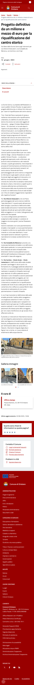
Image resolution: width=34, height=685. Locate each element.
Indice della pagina (8, 83)
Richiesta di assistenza (10, 635)
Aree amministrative (9, 498)
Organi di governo (8, 495)
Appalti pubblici (7, 562)
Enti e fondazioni (8, 503)
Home (3, 15)
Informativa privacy (9, 638)
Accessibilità (26, 679)
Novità (9, 15)
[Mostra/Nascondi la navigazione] (2, 8)
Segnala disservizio (9, 632)
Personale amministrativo (11, 509)
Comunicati (6, 579)
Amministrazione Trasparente (12, 651)
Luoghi (5, 588)
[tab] (15, 387)
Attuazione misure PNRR (11, 648)
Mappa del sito (7, 679)
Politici (5, 506)
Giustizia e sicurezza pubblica (12, 542)
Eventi (5, 591)
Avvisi (5, 576)
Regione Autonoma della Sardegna (12, 2)
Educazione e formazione (11, 521)
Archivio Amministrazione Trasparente (15, 654)
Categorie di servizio (10, 518)
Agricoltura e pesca (9, 565)
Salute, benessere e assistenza (12, 524)
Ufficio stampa (9, 400)
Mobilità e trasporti (9, 530)
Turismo (5, 539)
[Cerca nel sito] (29, 8)
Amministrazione (9, 491)
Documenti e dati (8, 512)
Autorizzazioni (7, 559)
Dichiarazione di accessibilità (12, 642)
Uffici (4, 500)
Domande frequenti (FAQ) (11, 626)
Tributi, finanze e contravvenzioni (13, 547)
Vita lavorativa (7, 527)
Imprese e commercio (9, 556)
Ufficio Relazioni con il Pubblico (12, 615)
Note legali (6, 645)
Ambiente (6, 553)
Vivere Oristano (9, 584)
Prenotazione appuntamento (12, 629)
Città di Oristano (8, 597)
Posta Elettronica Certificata (12, 618)
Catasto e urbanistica (9, 533)
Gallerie (5, 594)
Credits (17, 679)
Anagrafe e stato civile (10, 536)
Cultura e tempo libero (10, 550)
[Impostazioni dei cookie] (3, 682)
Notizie (16, 15)
